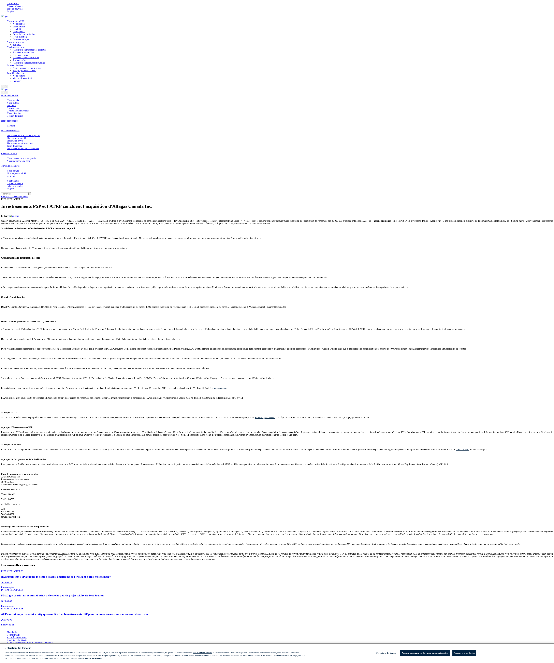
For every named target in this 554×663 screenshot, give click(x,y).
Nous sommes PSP (15, 21)
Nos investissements (16, 47)
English (10, 11)
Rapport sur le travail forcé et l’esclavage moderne (30, 642)
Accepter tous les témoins (464, 653)
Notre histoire (19, 26)
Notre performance (15, 42)
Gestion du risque (21, 39)
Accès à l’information (17, 637)
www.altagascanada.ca (265, 417)
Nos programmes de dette (24, 70)
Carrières (17, 81)
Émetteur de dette (15, 65)
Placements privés (21, 55)
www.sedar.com (219, 388)
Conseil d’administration (24, 34)
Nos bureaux (13, 3)
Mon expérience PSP (22, 78)
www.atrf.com (462, 449)
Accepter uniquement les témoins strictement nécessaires (425, 653)
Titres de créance (20, 60)
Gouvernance (19, 31)
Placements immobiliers (23, 52)
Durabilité (17, 29)
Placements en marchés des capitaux (29, 50)
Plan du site (12, 632)
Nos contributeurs (15, 6)
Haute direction (20, 37)
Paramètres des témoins (386, 653)
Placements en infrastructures (26, 57)
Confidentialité (13, 635)
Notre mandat (19, 24)
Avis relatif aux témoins (202, 652)
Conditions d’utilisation (17, 640)
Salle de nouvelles (15, 9)
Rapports (17, 44)
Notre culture (19, 76)
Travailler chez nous (16, 73)
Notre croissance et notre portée (27, 68)
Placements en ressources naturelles (29, 63)
